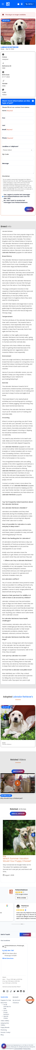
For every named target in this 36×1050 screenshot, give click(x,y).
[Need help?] (3, 1046)
